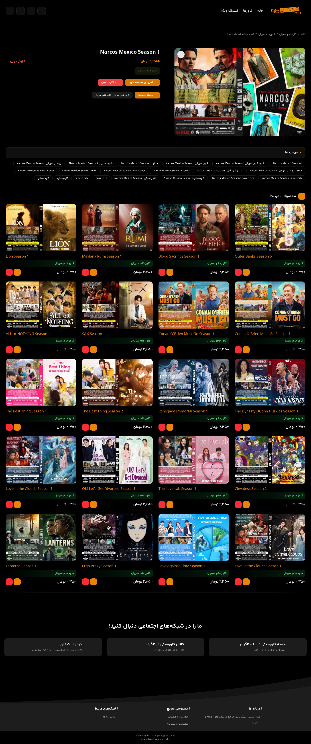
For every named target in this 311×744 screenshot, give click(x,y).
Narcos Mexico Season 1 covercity (281, 178)
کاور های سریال (287, 34)
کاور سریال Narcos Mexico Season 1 (187, 163)
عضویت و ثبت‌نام (177, 724)
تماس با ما (109, 717)
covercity (101, 178)
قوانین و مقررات (178, 717)
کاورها (247, 10)
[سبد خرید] (20, 11)
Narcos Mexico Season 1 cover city (233, 178)
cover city (82, 178)
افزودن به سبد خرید (140, 82)
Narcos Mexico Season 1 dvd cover (124, 171)
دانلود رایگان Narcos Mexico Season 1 (219, 171)
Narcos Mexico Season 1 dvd (79, 171)
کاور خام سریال (266, 34)
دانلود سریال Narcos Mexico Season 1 (91, 163)
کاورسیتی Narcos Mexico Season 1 (184, 178)
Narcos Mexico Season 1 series (171, 171)
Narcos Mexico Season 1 (287, 163)
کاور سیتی (43, 178)
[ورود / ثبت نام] (41, 11)
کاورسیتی (62, 178)
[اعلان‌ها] (31, 11)
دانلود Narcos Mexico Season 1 (139, 163)
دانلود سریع (108, 82)
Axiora (144, 739)
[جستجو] (10, 11)
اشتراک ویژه (229, 10)
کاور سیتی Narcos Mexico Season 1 (135, 178)
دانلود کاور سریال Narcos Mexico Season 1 (241, 163)
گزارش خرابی (17, 61)
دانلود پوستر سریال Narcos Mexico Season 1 (275, 171)
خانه (260, 10)
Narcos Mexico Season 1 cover (36, 171)
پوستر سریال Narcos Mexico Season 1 (39, 163)
